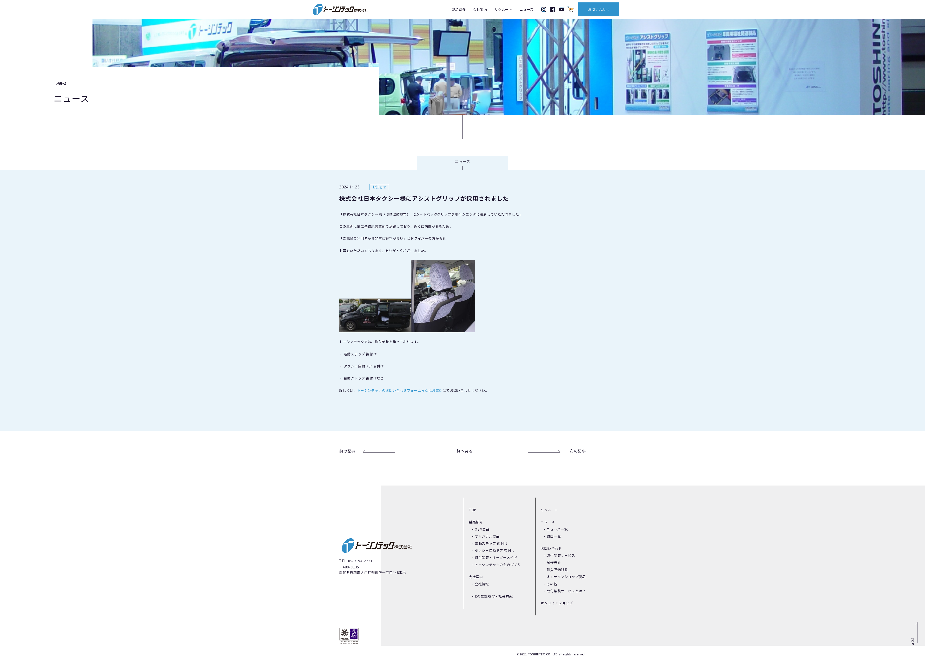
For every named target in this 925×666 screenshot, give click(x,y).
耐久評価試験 (557, 569)
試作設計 (554, 562)
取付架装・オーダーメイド (496, 557)
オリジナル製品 (487, 536)
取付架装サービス (561, 555)
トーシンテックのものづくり (498, 564)
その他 (552, 583)
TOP (472, 509)
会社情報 (482, 583)
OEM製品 (482, 529)
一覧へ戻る (462, 451)
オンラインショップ (557, 602)
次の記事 (578, 451)
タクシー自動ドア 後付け (495, 550)
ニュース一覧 (557, 529)
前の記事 (347, 451)
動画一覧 (554, 536)
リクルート (503, 9)
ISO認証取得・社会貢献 (494, 596)
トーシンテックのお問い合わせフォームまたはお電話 (400, 390)
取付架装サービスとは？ (566, 590)
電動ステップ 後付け (491, 543)
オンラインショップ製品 (566, 576)
